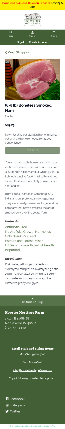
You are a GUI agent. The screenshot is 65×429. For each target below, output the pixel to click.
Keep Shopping (19, 52)
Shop (10, 36)
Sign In (32, 36)
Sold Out (32, 150)
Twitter (14, 411)
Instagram (17, 405)
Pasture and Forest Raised (24, 241)
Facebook (17, 399)
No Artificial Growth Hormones (28, 231)
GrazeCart (51, 426)
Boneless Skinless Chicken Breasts (26, 3)
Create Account (38, 42)
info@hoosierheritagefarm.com (32, 370)
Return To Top (32, 302)
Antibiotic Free (16, 227)
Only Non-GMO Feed (20, 236)
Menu (54, 36)
